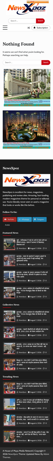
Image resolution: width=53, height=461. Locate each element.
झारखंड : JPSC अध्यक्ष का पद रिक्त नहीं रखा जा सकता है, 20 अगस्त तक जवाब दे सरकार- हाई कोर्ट (32, 346)
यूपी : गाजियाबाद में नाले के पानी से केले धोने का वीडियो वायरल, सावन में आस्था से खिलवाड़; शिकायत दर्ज (32, 242)
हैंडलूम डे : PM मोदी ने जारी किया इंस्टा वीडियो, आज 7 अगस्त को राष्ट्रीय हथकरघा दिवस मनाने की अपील (32, 362)
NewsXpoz (22, 248)
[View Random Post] (28, 28)
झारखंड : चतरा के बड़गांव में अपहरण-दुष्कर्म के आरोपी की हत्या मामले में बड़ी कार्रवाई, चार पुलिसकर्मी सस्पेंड (31, 258)
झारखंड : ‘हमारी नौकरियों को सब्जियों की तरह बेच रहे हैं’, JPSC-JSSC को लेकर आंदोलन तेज (32, 330)
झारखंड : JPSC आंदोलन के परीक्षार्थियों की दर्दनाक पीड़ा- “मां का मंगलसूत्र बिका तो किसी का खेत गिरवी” (33, 290)
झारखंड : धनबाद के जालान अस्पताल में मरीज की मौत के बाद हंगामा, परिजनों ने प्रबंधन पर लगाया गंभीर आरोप (32, 274)
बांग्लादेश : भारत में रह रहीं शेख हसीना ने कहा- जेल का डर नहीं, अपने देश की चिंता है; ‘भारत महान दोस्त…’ (33, 434)
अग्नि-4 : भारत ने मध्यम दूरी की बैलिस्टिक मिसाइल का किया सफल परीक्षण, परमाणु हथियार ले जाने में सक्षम (33, 402)
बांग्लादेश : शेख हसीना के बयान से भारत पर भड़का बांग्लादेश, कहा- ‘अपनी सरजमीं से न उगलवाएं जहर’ (33, 418)
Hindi (32, 2)
